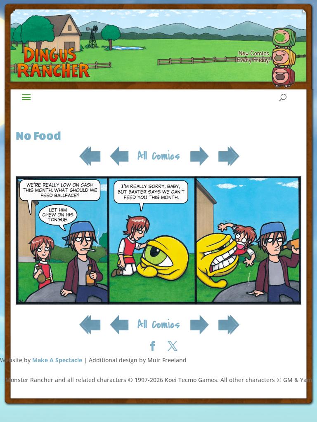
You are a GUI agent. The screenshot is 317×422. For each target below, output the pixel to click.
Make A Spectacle (57, 360)
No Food (38, 135)
